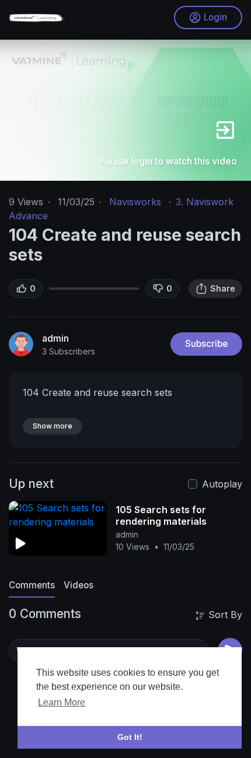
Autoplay (222, 484)
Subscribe (206, 343)
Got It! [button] (129, 737)
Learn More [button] (61, 702)
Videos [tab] (78, 585)
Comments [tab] (32, 585)
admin (55, 338)
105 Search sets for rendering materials (161, 515)
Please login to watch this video (168, 161)
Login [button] (215, 17)
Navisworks (135, 202)
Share (222, 288)
